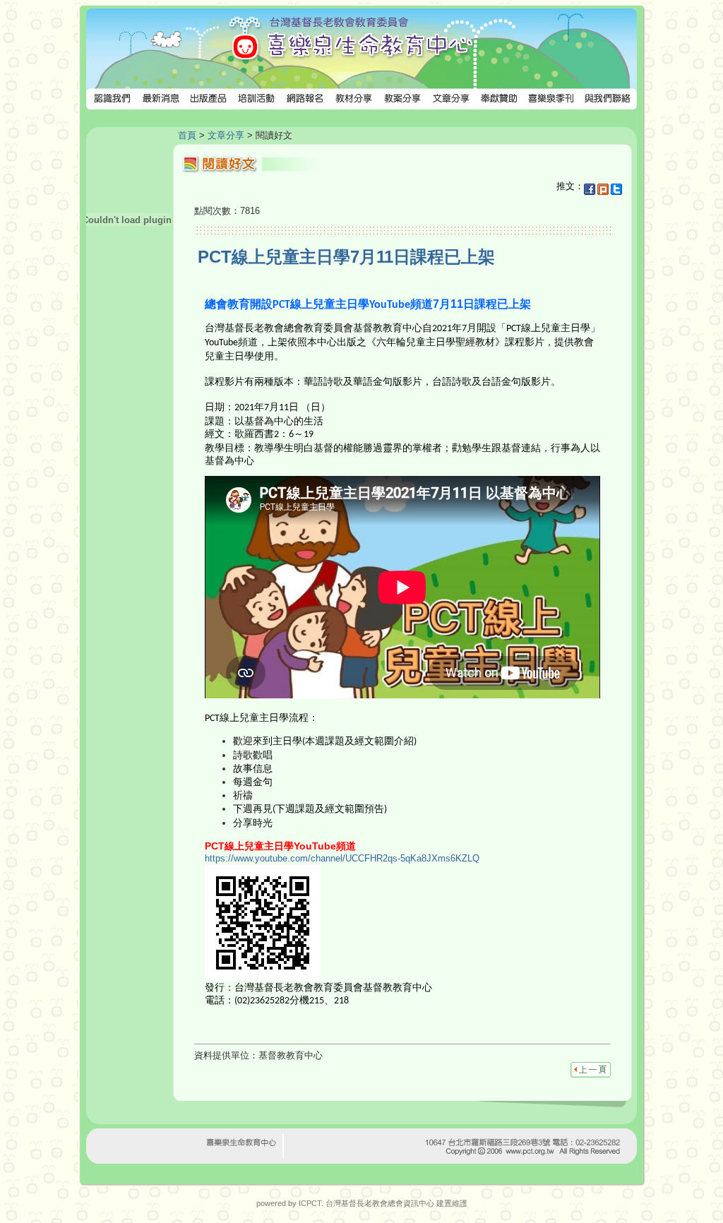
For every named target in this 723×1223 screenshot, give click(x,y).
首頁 (187, 135)
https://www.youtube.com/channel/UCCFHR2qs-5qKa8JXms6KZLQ (342, 858)
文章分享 (226, 135)
